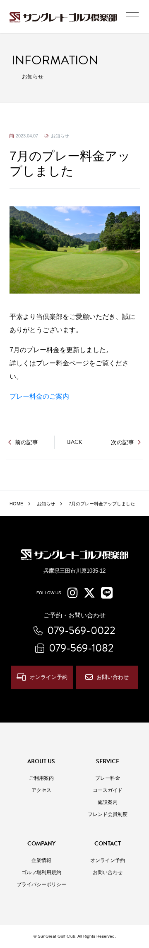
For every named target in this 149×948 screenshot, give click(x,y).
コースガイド (108, 790)
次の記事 (122, 442)
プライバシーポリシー (41, 884)
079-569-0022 (81, 630)
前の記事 (26, 442)
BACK (74, 442)
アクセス (41, 790)
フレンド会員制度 (107, 814)
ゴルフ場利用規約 (41, 872)
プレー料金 (107, 778)
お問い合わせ (112, 677)
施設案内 (108, 802)
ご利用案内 (41, 778)
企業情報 (41, 860)
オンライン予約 (48, 677)
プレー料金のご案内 (39, 396)
